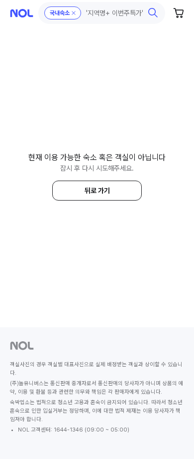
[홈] (21, 13)
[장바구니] (179, 13)
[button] (102, 13)
